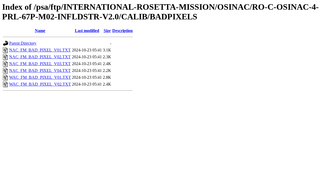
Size (107, 30)
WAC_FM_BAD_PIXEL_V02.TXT (40, 84)
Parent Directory (22, 43)
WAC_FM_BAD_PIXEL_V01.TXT (40, 77)
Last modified (87, 30)
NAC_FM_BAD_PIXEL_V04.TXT (40, 70)
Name (40, 30)
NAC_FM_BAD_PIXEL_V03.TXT (40, 63)
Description (122, 30)
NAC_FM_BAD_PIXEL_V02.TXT (40, 57)
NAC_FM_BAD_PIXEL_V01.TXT (40, 50)
